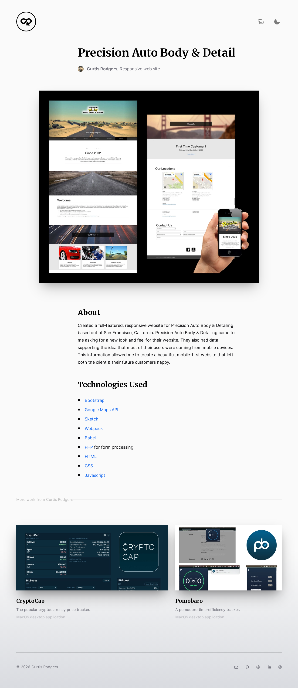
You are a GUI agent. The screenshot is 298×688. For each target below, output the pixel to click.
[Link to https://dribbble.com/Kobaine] (280, 666)
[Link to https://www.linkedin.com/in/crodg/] (269, 666)
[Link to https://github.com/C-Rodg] (247, 666)
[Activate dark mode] (277, 21)
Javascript (95, 475)
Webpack (94, 428)
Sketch (91, 419)
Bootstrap (95, 400)
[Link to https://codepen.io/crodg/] (258, 666)
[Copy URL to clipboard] (260, 21)
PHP (89, 447)
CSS (89, 465)
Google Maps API (101, 409)
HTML (91, 456)
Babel (90, 437)
